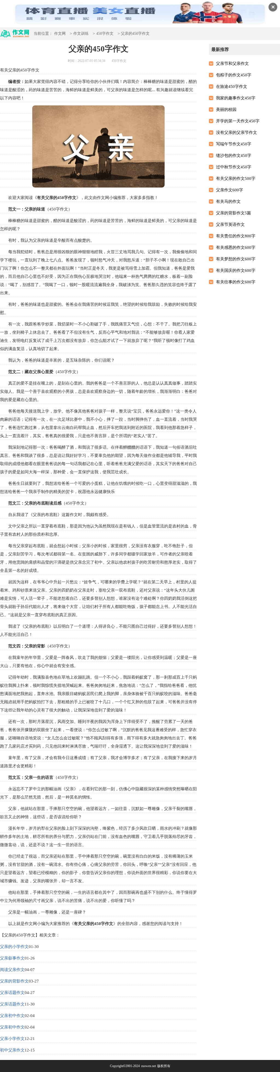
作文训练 (81, 33)
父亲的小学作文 (14, 946)
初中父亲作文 (12, 1050)
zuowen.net (148, 1066)
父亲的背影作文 (14, 981)
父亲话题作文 (12, 992)
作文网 (60, 33)
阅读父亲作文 (12, 969)
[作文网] (15, 35)
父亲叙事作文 (12, 958)
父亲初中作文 (12, 1015)
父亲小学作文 (12, 1038)
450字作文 (104, 33)
